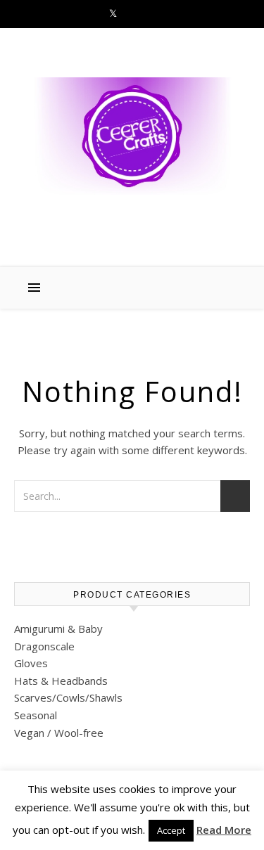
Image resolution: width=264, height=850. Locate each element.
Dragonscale (44, 646)
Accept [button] (171, 830)
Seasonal (35, 715)
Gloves (31, 663)
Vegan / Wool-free (58, 733)
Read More (223, 830)
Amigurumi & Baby (58, 629)
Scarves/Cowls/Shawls (68, 697)
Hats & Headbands (61, 681)
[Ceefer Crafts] (132, 136)
